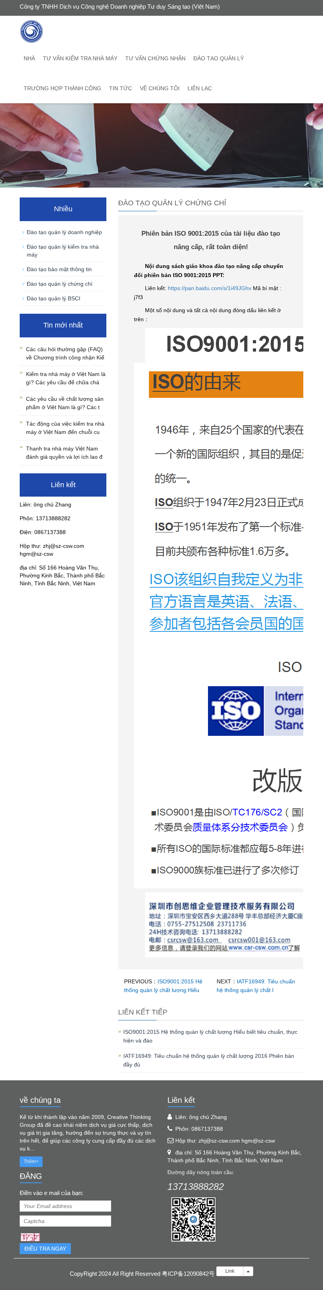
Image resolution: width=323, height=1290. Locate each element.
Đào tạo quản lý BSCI (53, 298)
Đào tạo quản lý (218, 58)
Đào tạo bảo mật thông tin (59, 269)
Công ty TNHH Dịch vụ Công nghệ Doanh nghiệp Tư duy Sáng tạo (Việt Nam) (120, 6)
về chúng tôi (160, 88)
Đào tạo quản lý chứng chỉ (59, 284)
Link (230, 1271)
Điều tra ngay (45, 1248)
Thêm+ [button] (31, 1161)
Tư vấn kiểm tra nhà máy (80, 58)
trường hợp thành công (62, 88)
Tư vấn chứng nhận (155, 58)
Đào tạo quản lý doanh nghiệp (64, 232)
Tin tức (120, 88)
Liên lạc (199, 88)
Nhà (29, 58)
